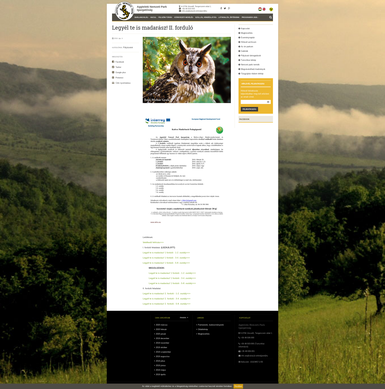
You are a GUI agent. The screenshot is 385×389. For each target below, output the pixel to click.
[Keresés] (271, 17)
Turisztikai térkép (248, 60)
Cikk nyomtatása (122, 83)
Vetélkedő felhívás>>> (153, 242)
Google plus (120, 72)
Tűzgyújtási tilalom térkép (252, 74)
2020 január (161, 334)
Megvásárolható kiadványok (253, 69)
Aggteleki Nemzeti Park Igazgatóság (152, 8)
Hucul (153, 17)
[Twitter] (225, 8)
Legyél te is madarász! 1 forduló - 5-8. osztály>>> (166, 263)
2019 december (162, 338)
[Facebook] (221, 8)
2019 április (161, 374)
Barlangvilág (141, 17)
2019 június (161, 365)
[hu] (260, 9)
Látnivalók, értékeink (228, 17)
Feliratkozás (249, 109)
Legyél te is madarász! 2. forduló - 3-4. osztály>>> (166, 298)
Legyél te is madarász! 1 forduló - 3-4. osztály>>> (166, 257)
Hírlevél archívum (248, 42)
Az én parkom (247, 46)
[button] (271, 9)
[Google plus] (229, 8)
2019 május (161, 370)
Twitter (118, 67)
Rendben (238, 386)
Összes (183, 317)
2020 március (162, 325)
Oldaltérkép (203, 329)
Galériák (244, 51)
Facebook (119, 62)
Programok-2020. (250, 17)
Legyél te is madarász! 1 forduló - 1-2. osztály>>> (166, 252)
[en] (264, 9)
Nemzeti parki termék (250, 64)
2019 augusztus (163, 356)
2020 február (161, 329)
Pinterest (119, 78)
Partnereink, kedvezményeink (211, 325)
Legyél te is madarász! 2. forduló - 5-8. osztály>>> (166, 304)
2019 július (160, 361)
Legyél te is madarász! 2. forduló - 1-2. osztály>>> (166, 293)
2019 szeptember (163, 352)
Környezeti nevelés (183, 17)
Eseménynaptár (248, 37)
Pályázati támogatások (251, 55)
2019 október (161, 347)
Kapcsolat (245, 28)
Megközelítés (247, 33)
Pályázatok (128, 47)
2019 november (162, 343)
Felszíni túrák (165, 17)
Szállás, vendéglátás (205, 17)
